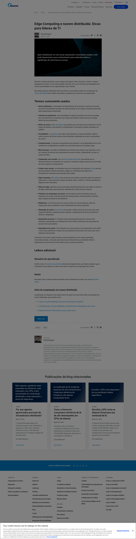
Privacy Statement (52, 537)
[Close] (133, 530)
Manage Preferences (123, 530)
